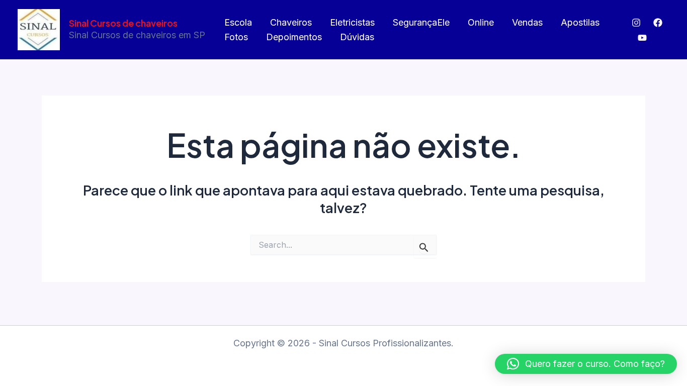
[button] (586, 364)
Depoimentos (294, 37)
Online (481, 22)
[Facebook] (657, 22)
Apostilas (580, 22)
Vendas (527, 22)
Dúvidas (357, 37)
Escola (238, 22)
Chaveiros (291, 22)
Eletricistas (352, 22)
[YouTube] (642, 37)
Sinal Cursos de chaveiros (123, 23)
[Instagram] (636, 22)
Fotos (236, 37)
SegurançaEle (421, 22)
